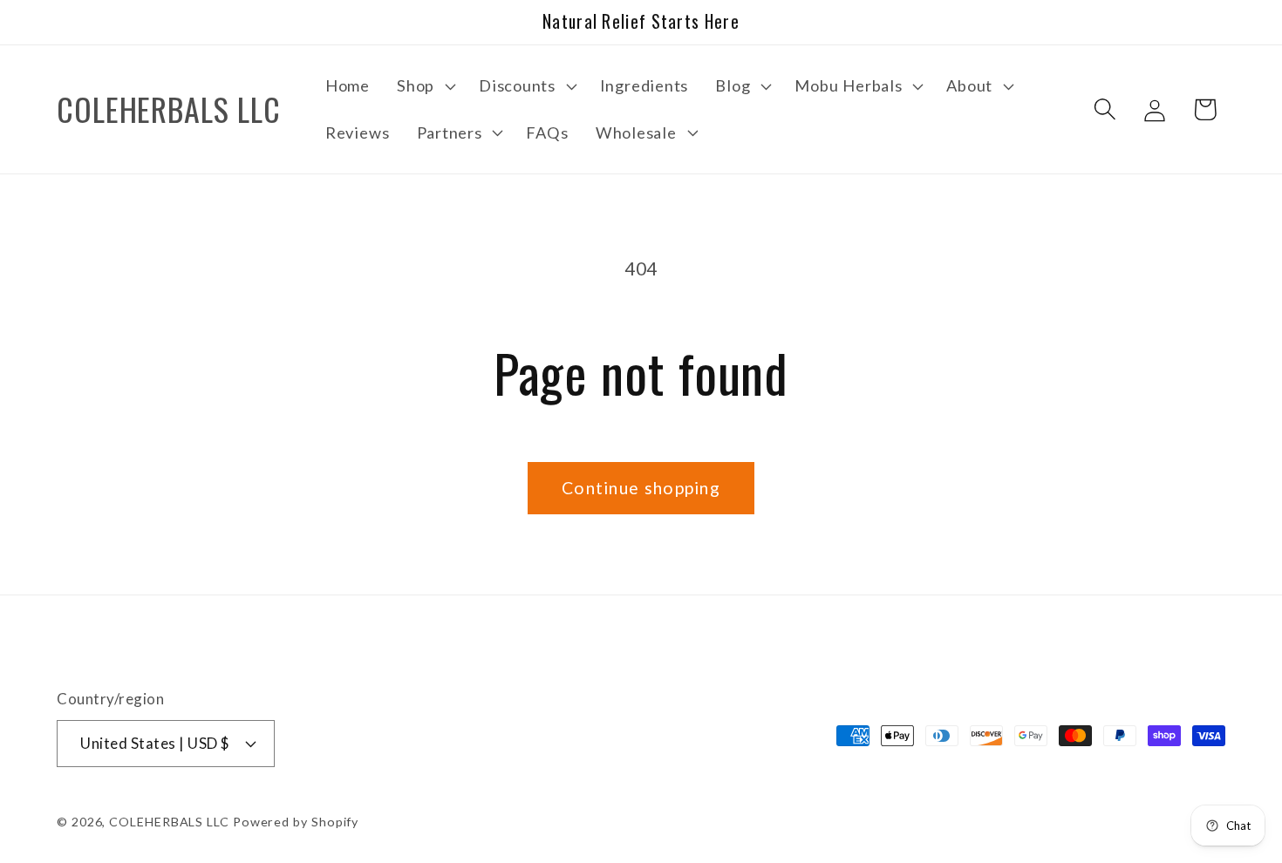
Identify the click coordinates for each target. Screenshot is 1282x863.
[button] (425, 86)
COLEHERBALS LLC (169, 820)
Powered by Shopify (295, 820)
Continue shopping (641, 488)
